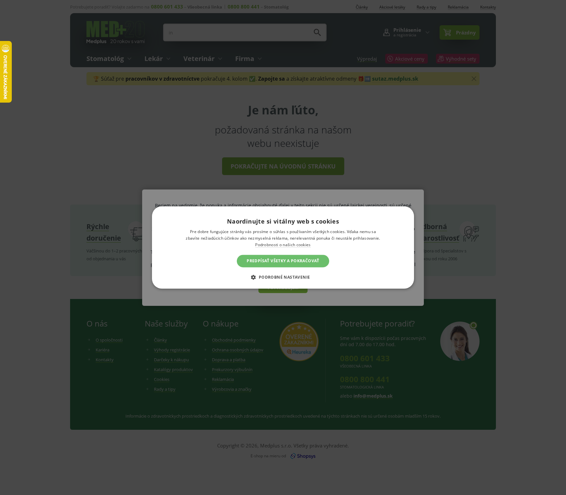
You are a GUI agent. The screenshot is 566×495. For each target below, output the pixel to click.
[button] (283, 277)
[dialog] (283, 247)
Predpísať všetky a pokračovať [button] (283, 261)
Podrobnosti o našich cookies (283, 245)
